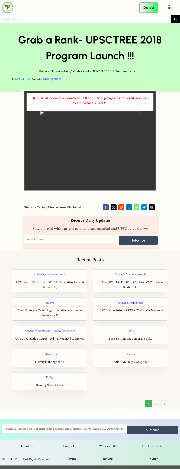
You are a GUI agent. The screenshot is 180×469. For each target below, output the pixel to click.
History (130, 354)
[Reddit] (121, 207)
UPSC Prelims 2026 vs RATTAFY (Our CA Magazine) (130, 310)
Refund (108, 458)
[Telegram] (144, 207)
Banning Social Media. (49, 385)
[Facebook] (106, 207)
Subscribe (138, 240)
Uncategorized (52, 78)
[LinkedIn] (129, 207)
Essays (49, 302)
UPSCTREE (22, 78)
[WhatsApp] (136, 207)
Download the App (153, 446)
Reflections (136, 302)
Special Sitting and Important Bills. (130, 339)
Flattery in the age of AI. (50, 362)
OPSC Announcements (60, 331)
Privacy (153, 458)
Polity (130, 331)
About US (27, 446)
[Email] (152, 207)
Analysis (39, 274)
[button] (170, 7)
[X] (113, 207)
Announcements (55, 274)
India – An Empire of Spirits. (130, 362)
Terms (72, 458)
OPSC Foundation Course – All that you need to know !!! (49, 339)
